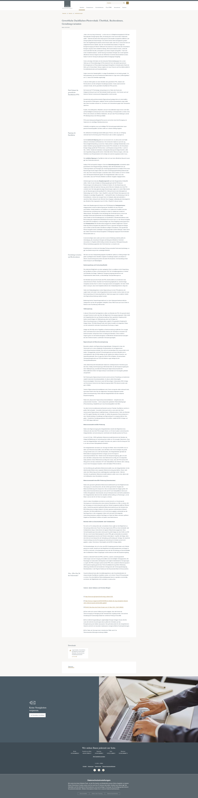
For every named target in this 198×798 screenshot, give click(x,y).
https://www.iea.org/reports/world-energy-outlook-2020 (99, 596)
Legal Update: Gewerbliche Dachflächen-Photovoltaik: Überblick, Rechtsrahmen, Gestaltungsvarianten (78, 652)
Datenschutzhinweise (112, 793)
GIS (127, 3)
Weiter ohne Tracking (97, 793)
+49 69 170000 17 (86, 753)
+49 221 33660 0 (111, 753)
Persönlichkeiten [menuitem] (99, 7)
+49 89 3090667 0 (123, 753)
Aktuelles (70, 13)
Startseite (64, 13)
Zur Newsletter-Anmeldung (37, 715)
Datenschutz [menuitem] (98, 766)
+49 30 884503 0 (75, 753)
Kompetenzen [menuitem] (89, 7)
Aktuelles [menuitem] (82, 7)
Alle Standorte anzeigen (99, 756)
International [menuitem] (117, 7)
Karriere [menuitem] (124, 7)
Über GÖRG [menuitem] (109, 7)
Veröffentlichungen (79, 13)
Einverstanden (83, 793)
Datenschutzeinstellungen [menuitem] (108, 766)
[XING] (95, 771)
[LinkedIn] (99, 771)
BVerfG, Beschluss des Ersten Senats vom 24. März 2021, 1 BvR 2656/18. (104, 607)
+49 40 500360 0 (99, 753)
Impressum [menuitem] (91, 766)
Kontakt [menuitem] (85, 766)
